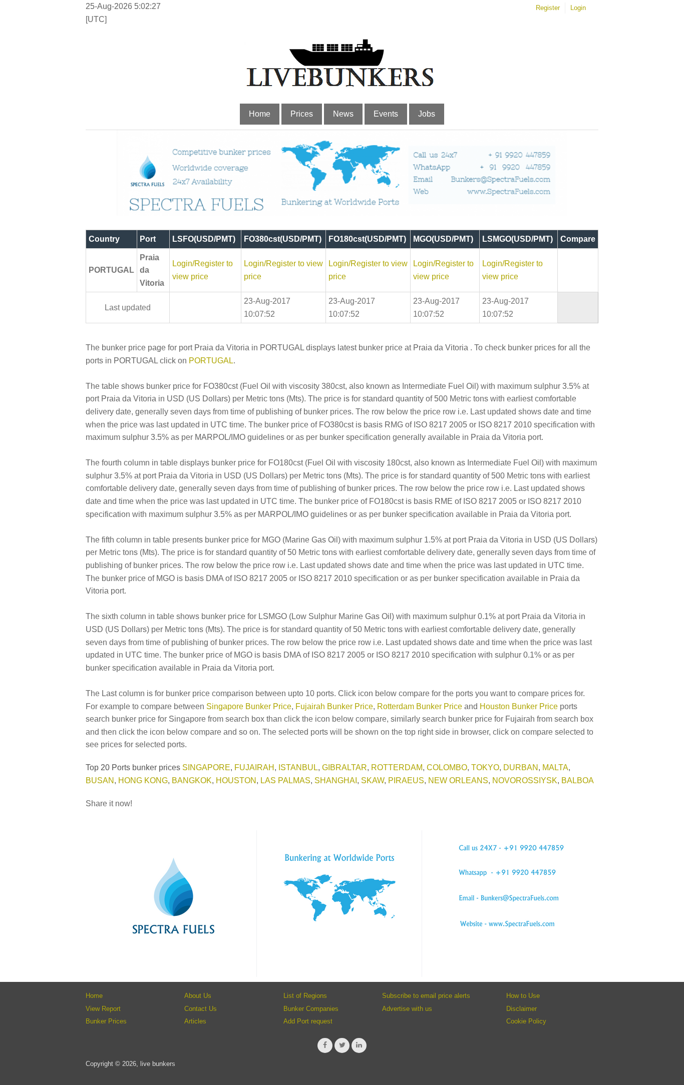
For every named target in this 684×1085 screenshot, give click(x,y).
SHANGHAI (335, 780)
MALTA (555, 767)
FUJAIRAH (254, 767)
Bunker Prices (106, 1021)
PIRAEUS (406, 780)
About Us (197, 995)
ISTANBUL (298, 767)
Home (259, 114)
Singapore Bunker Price (248, 706)
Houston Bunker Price (519, 706)
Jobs (426, 114)
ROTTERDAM (397, 767)
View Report (103, 1008)
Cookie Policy (526, 1021)
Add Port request (307, 1021)
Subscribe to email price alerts (426, 995)
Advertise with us (407, 1008)
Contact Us (200, 1008)
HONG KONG (143, 780)
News (343, 114)
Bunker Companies (310, 1008)
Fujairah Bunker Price (334, 706)
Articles (195, 1021)
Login (578, 8)
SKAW (372, 780)
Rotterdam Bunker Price (419, 706)
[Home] (339, 85)
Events (386, 114)
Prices (301, 114)
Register (548, 8)
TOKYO (485, 767)
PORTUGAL (211, 360)
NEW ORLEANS (458, 780)
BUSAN (100, 780)
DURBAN (520, 767)
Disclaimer (521, 1008)
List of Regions (305, 995)
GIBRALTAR (344, 767)
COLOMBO (447, 767)
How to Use (523, 995)
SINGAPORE (206, 767)
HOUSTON (236, 780)
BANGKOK (192, 780)
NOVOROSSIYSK (524, 780)
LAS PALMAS (285, 780)
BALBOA (577, 780)
